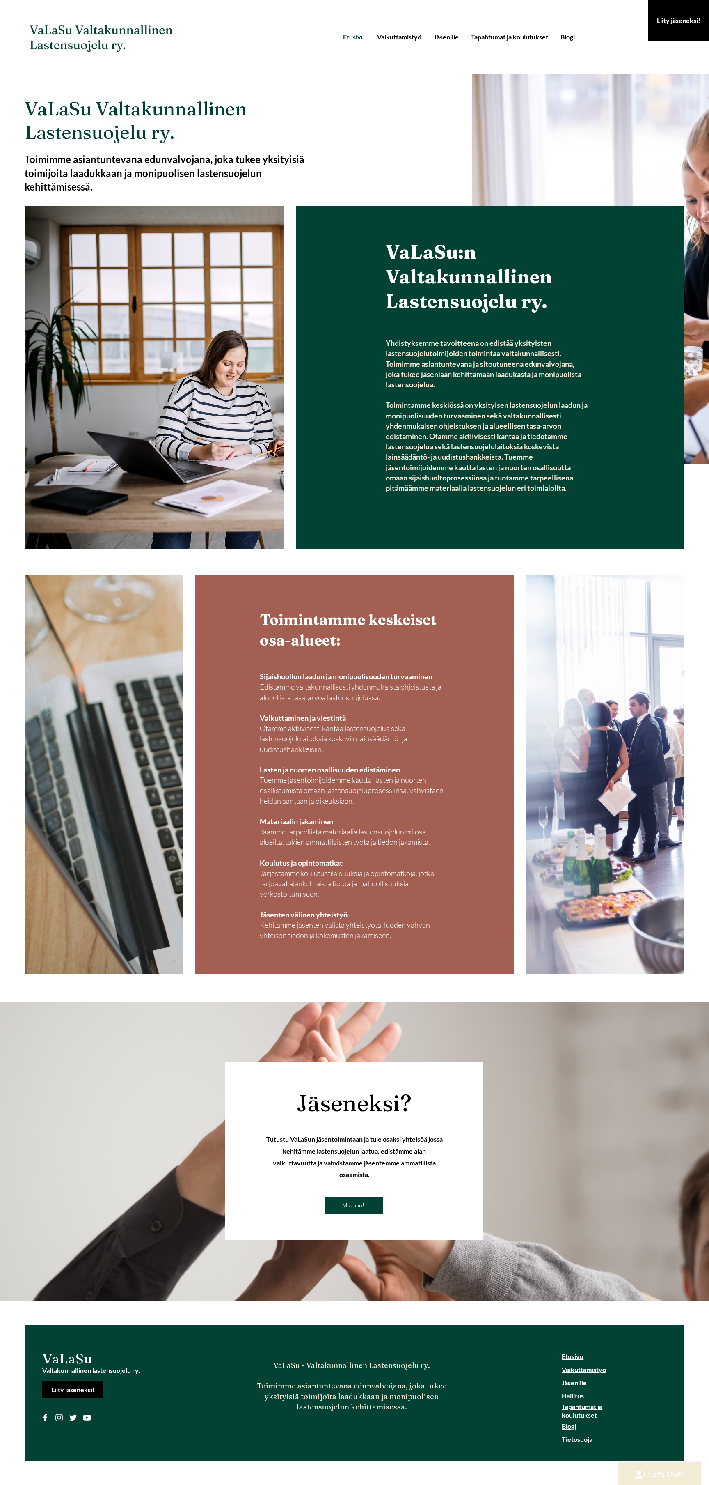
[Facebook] (45, 1418)
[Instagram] (59, 1418)
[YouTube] (87, 1418)
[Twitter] (73, 1418)
